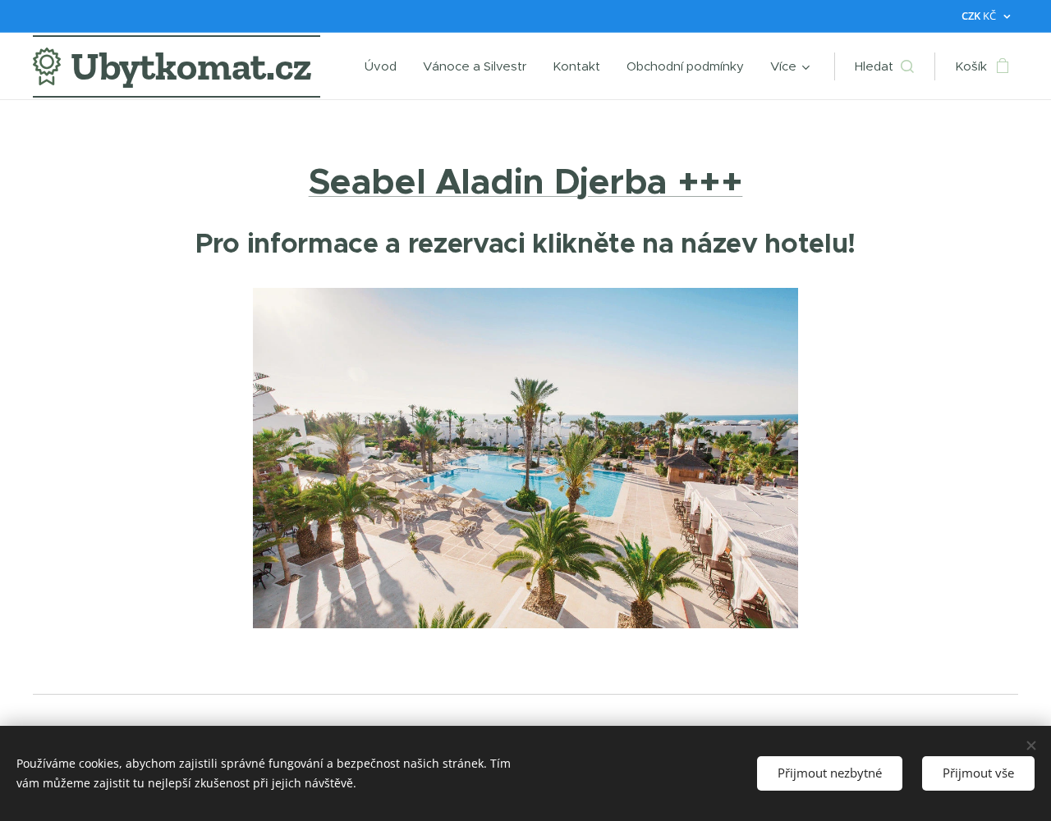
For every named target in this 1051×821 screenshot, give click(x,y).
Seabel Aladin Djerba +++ (526, 181)
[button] (884, 66)
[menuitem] (385, 66)
